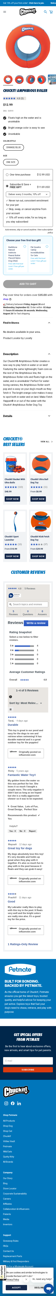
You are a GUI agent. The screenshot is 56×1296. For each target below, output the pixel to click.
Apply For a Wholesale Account (18, 1266)
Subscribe (28, 1069)
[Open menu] (4, 12)
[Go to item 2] (19, 79)
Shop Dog (8, 1126)
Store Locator (9, 1188)
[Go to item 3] (30, 79)
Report (32, 831)
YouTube (19, 1103)
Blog (5, 1183)
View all (45, 442)
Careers (7, 1199)
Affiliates (7, 1204)
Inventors (7, 1224)
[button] (3, 1272)
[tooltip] (15, 595)
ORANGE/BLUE (13, 147)
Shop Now (12, 499)
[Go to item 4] (42, 79)
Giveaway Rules (11, 1241)
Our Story (7, 1178)
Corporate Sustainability (15, 1193)
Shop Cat (7, 1131)
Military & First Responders (16, 1261)
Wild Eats (7, 1151)
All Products (9, 1121)
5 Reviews (31, 588)
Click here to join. (36, 3)
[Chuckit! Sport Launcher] (15, 521)
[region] (28, 46)
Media (6, 1219)
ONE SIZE (10, 162)
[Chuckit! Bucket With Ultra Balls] (15, 464)
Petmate (7, 1146)
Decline (39, 1287)
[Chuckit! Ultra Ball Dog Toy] (40, 464)
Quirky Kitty (8, 1156)
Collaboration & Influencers (16, 1209)
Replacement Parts (12, 1256)
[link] (12, 589)
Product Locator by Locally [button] (17, 338)
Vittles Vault (9, 1141)
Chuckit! (7, 1136)
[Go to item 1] (8, 79)
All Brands (8, 1162)
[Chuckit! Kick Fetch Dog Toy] (40, 521)
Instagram (6, 1103)
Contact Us (8, 1251)
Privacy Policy (12, 1279)
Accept (16, 1287)
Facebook (12, 1103)
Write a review (37, 624)
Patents (7, 1214)
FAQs (5, 1246)
